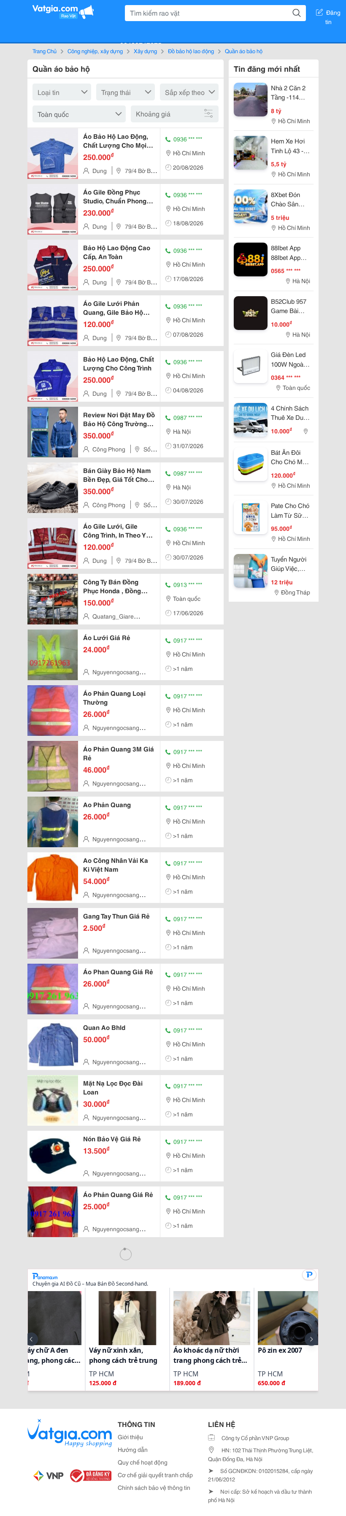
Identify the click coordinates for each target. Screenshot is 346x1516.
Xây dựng (145, 50)
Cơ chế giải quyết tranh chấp (155, 1474)
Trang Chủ (44, 50)
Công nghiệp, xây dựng (95, 50)
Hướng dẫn (133, 1449)
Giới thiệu (130, 1436)
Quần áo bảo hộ (243, 50)
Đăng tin (333, 14)
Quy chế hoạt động (143, 1462)
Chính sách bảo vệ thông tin (154, 1487)
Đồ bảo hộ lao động (191, 50)
